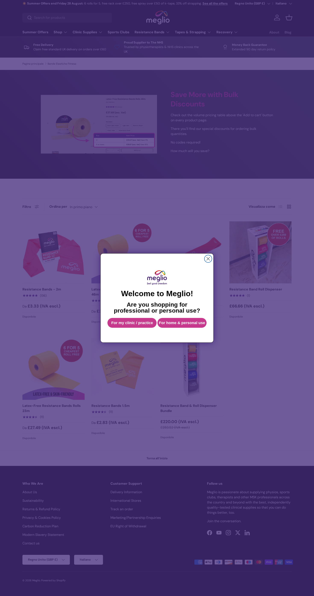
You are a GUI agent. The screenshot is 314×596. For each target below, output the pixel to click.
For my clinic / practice (132, 323)
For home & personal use (182, 323)
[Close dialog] (208, 258)
